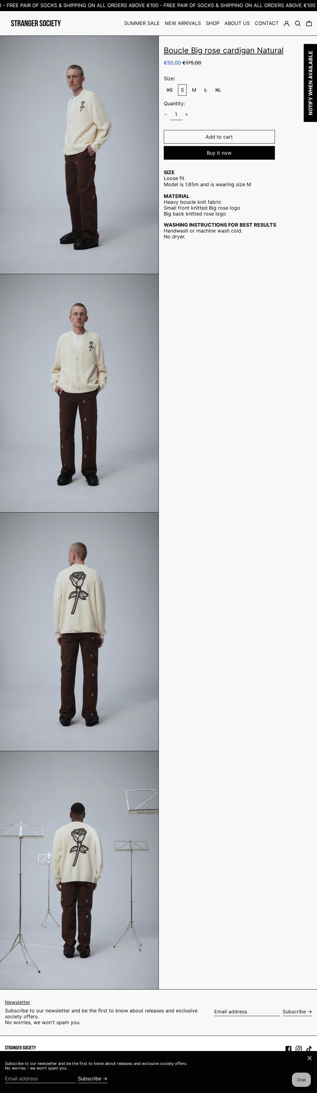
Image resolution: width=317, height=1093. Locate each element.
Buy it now (219, 153)
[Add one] (186, 114)
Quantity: (174, 104)
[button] (298, 23)
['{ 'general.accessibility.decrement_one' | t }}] (165, 114)
